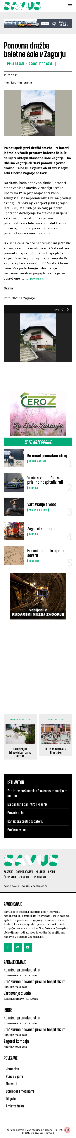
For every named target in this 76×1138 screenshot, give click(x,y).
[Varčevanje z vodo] (14, 507)
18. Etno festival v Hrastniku (55, 750)
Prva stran (15, 64)
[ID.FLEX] (38, 23)
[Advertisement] (38, 663)
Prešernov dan (17, 830)
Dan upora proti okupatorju (25, 821)
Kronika (33, 487)
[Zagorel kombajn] (14, 531)
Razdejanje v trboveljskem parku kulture (20, 752)
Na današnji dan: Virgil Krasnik (27, 804)
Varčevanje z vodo (41, 504)
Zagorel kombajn (41, 528)
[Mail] (18, 947)
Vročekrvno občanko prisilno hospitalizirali (45, 480)
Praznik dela (15, 812)
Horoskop (34, 560)
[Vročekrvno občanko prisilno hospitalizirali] (14, 482)
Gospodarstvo (37, 461)
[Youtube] (28, 947)
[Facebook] (8, 947)
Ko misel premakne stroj (47, 455)
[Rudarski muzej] (38, 596)
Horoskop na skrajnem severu (45, 553)
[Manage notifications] (67, 1130)
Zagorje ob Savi (38, 510)
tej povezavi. (35, 278)
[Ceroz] (38, 413)
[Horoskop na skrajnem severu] (14, 555)
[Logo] (22, 6)
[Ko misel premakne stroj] (14, 458)
